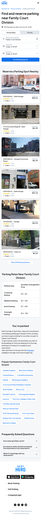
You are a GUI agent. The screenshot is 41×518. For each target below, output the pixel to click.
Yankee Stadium (9, 370)
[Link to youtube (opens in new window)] (26, 505)
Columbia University (25, 375)
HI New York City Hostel (12, 418)
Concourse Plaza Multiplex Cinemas (17, 385)
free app (30, 350)
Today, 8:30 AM (11, 54)
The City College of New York (23, 399)
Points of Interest (16, 9)
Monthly (30, 32)
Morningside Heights (27, 394)
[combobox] (20, 39)
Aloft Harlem (8, 389)
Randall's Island (9, 394)
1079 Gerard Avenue (11, 413)
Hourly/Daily (11, 32)
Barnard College (9, 423)
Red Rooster (29, 418)
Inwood (6, 399)
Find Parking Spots (20, 60)
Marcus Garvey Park (10, 409)
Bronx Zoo (20, 389)
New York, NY (5, 9)
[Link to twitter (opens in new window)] (22, 505)
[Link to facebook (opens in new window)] (15, 505)
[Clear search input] (37, 39)
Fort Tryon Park (28, 413)
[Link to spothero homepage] (20, 468)
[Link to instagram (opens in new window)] (19, 505)
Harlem (5, 380)
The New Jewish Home (11, 404)
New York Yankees (26, 370)
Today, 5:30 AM (11, 47)
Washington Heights (20, 380)
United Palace (8, 375)
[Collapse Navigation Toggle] (38, 3)
